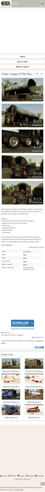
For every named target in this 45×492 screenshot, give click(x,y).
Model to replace (22, 66)
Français (13, 476)
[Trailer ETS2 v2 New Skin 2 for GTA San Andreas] (34, 379)
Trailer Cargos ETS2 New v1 (11, 371)
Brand (22, 56)
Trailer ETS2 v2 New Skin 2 (34, 386)
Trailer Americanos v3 (34, 402)
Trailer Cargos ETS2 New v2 (34, 371)
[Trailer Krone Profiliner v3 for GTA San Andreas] (11, 394)
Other (25, 254)
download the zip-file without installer (22, 328)
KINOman (9, 245)
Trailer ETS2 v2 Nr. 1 (34, 417)
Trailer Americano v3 (10, 417)
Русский (4, 476)
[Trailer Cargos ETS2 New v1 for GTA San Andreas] (11, 363)
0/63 (19, 335)
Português (40, 476)
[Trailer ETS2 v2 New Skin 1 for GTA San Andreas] (11, 379)
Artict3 (25, 264)
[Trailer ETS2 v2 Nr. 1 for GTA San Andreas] (34, 410)
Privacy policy (19, 490)
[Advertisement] (22, 30)
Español (30, 476)
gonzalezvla (27, 251)
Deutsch (22, 476)
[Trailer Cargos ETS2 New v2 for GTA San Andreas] (34, 363)
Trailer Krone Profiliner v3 (11, 402)
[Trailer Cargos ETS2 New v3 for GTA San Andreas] (22, 89)
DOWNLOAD (20, 323)
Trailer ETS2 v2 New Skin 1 (11, 386)
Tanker (25, 261)
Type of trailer (22, 61)
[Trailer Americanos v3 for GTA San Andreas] (34, 394)
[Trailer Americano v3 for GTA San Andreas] (11, 410)
